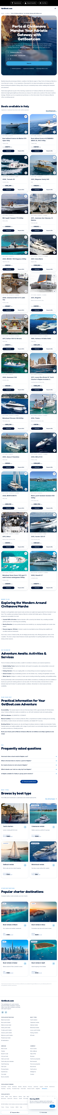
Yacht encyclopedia (35, 1058)
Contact (32, 1074)
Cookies (12, 1107)
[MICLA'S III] (43, 443)
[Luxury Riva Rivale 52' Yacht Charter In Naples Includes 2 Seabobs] (43, 363)
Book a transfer (5, 1076)
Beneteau (14, 1086)
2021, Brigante (36, 297)
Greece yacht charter (6, 1032)
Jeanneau (35, 1086)
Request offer (21, 150)
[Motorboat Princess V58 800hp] (14, 404)
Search (29, 63)
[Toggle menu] (55, 8)
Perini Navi (23, 1088)
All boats (32, 1035)
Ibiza (11, 1096)
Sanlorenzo (52, 1086)
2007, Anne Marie (37, 259)
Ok (52, 1106)
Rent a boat (4, 1048)
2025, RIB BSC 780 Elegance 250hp (14, 259)
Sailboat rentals (34, 1025)
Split (24, 1096)
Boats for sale (4, 1053)
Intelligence (33, 1071)
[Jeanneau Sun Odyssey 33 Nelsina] (43, 204)
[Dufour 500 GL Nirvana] (14, 324)
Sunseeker (3, 1086)
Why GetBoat (33, 1051)
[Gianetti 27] (43, 561)
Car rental (3, 1074)
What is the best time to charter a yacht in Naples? (29, 761)
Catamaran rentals (34, 1022)
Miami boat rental (5, 1019)
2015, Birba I (6, 536)
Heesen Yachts (30, 1088)
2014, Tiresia (35, 418)
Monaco (16, 1098)
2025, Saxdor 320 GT (38, 536)
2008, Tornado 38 (8, 179)
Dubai (2, 1096)
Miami (6, 1096)
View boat (8, 150)
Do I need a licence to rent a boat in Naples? (29, 765)
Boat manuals (33, 1061)
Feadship (3, 1088)
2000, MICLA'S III (36, 457)
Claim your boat (5, 1058)
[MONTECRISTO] (14, 481)
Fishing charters (34, 1032)
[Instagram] (2, 1012)
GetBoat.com (6, 8)
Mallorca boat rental (6, 1025)
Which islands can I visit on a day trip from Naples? (29, 769)
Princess (30, 1086)
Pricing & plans (5, 1069)
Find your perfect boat (30, 781)
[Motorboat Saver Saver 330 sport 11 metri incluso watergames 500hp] (14, 561)
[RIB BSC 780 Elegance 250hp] (14, 245)
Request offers (15, 1112)
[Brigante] (43, 283)
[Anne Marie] (43, 245)
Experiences (4, 1071)
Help (21, 1107)
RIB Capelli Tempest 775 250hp (12, 218)
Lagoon (41, 1086)
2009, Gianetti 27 (37, 575)
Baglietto (38, 1088)
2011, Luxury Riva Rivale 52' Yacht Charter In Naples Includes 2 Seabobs (42, 379)
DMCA (17, 1107)
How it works (33, 1048)
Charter (3, 1051)
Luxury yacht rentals (35, 1030)
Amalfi (20, 1098)
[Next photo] (26, 124)
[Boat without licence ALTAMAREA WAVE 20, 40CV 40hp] (43, 124)
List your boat (4, 1056)
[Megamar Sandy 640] (43, 165)
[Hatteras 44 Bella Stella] (43, 324)
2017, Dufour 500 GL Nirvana (12, 338)
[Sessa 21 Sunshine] (14, 443)
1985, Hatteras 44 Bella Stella (41, 338)
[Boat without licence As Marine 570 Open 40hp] (14, 124)
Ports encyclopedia (35, 1064)
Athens (20, 1096)
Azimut (9, 1086)
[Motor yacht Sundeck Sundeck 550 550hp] (43, 481)
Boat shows (33, 1066)
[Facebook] (6, 1012)
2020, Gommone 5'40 (9, 377)
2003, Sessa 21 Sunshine (10, 457)
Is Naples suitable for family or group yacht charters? (29, 774)
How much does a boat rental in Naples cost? (29, 756)
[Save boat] (25, 116)
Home (2, 13)
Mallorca (15, 1096)
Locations (7, 13)
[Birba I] (14, 522)
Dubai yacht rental (5, 1027)
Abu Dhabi (25, 1098)
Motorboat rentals (34, 1027)
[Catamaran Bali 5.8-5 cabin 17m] (14, 283)
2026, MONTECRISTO (9, 495)
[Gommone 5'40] (14, 363)
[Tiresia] (43, 404)
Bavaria (25, 1086)
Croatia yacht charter (6, 1030)
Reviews (32, 1056)
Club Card (3, 1066)
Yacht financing (5, 1064)
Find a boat (44, 1112)
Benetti (20, 1086)
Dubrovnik (9, 1098)
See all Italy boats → (51, 110)
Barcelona (3, 1098)
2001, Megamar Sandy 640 (40, 179)
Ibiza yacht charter (5, 1022)
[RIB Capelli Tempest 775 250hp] (14, 204)
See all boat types (50, 799)
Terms (2, 1107)
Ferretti (46, 1086)
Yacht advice (33, 1069)
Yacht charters (33, 1019)
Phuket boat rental (5, 1037)
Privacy (7, 1107)
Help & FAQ (33, 1053)
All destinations (5, 1040)
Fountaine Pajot (15, 1088)
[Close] (55, 1098)
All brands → (45, 1088)
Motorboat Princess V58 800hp (12, 418)
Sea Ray (9, 1088)
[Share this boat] (26, 132)
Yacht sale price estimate (7, 1061)
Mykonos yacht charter (7, 1035)
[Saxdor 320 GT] (43, 522)
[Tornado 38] (14, 165)
